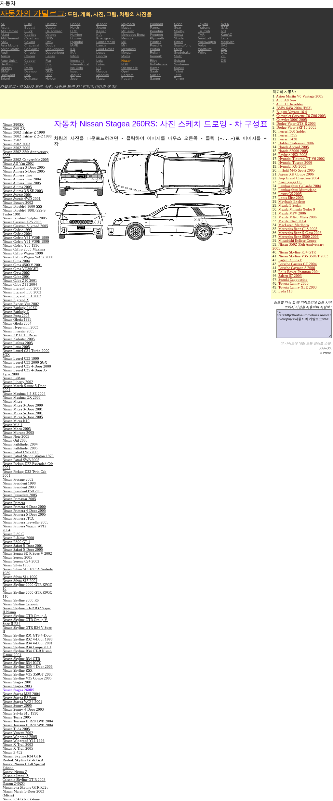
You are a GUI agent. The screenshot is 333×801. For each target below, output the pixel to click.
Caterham (31, 38)
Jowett (101, 27)
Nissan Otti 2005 (15, 440)
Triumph (204, 31)
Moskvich (227, 42)
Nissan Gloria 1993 (17, 319)
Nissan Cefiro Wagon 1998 (23, 253)
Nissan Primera (14, 503)
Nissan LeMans (14, 378)
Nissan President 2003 (19, 487)
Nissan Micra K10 (16, 421)
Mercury (127, 38)
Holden (51, 78)
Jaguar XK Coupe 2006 (296, 174)
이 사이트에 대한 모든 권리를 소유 (305, 343)
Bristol (5, 78)
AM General (10, 38)
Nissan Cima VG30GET (20, 269)
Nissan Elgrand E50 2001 (22, 288)
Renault (156, 56)
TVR (201, 34)
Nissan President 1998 (19, 483)
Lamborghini (105, 42)
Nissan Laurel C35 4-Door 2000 (27, 366)
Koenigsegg (105, 38)
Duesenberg (55, 52)
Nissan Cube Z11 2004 (20, 284)
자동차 (325, 348)
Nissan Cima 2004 (16, 261)
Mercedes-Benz (133, 34)
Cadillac (30, 34)
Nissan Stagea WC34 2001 (22, 702)
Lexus (100, 52)
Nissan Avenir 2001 (17, 195)
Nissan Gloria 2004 (17, 323)
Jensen (101, 24)
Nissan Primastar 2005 (19, 499)
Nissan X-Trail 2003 (18, 744)
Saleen (155, 75)
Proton (155, 49)
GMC (49, 71)
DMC (49, 42)
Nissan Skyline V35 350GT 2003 (303, 256)
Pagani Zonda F (290, 260)
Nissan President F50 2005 (23, 491)
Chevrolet (31, 49)
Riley (153, 60)
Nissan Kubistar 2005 (19, 339)
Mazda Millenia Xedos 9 (296, 209)
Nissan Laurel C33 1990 (21, 358)
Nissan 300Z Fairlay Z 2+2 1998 (27, 136)
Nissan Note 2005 (16, 436)
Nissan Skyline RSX (18, 670)
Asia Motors (9, 45)
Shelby (179, 31)
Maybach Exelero (291, 201)
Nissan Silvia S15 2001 (20, 581)
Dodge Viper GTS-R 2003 (296, 123)
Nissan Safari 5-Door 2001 (23, 546)
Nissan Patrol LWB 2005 (21, 452)
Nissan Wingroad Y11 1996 (24, 741)
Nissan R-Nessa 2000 (18, 538)
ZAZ (224, 52)
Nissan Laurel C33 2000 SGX (25, 362)
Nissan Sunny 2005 (17, 705)
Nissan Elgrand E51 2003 (22, 296)
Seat (177, 27)
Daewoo (30, 71)
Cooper (29, 60)
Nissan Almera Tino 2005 (22, 183)
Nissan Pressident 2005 (20, 495)
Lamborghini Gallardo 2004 (299, 186)
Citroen (29, 56)
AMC (4, 42)
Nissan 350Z (12, 140)
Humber (76, 34)
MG (124, 42)
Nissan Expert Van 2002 (21, 304)
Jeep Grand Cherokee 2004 (298, 178)
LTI (98, 68)
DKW (49, 38)
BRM (28, 24)
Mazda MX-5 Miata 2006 (297, 217)
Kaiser (101, 31)
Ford (49, 64)
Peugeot (156, 34)
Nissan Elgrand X (16, 300)
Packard (127, 75)
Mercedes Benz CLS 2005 (297, 229)
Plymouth (157, 38)
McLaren (127, 31)
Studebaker (183, 52)
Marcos (101, 71)
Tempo (179, 78)
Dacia (28, 68)
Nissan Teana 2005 (17, 717)
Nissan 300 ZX (14, 128)
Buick (28, 31)
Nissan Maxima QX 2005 (22, 397)
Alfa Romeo (9, 31)
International (79, 64)
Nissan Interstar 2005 (18, 331)
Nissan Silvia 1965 (17, 565)
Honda (75, 24)
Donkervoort (55, 49)
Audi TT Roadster (289, 104)
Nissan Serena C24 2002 (21, 561)
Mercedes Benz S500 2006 (298, 237)
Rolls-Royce (158, 64)
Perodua (156, 31)
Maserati (102, 75)
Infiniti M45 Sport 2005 (296, 170)
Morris (125, 56)
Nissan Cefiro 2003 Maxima (24, 249)
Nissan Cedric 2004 (17, 234)
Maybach (128, 24)
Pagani (126, 78)
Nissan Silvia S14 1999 (20, 577)
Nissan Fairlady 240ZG (20, 308)
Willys (202, 52)
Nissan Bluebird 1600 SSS (22, 206)
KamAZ (226, 34)
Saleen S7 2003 (290, 276)
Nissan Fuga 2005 (16, 315)
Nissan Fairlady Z (16, 312)
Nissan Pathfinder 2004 (20, 444)
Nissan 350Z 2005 (16, 148)
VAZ (224, 49)
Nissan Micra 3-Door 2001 (23, 409)
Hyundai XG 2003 (292, 166)
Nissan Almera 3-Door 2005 (24, 167)
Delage (51, 34)
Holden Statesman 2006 (296, 143)
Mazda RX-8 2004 (292, 221)
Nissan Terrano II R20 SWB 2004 (28, 725)
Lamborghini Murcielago (297, 190)
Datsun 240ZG (14, 783)
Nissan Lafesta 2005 (18, 343)
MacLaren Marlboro (293, 225)
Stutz (178, 56)
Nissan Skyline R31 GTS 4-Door (27, 635)
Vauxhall (204, 38)
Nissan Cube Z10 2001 (20, 280)
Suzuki (179, 68)
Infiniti (74, 56)
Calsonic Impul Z (16, 776)
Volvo (202, 45)
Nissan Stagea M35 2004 (21, 694)
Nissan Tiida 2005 (16, 729)
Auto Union (9, 60)
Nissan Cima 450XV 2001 (22, 265)
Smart (178, 42)
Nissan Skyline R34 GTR (297, 252)
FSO (49, 68)
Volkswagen (207, 42)
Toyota (203, 24)
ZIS (223, 60)
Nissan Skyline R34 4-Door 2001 (28, 643)
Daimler (51, 24)
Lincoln (101, 56)
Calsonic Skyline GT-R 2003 (24, 780)
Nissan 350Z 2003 (16, 144)
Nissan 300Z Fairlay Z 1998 (24, 132)
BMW (4, 71)
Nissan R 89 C (13, 534)
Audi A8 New (286, 100)
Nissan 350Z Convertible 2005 (26, 159)
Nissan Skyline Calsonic (20, 604)
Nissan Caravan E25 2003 (22, 222)
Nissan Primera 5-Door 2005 (24, 514)
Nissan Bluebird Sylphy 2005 (25, 218)
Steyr (178, 49)
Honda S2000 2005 (293, 151)
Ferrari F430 (287, 139)
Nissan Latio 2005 (16, 347)
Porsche (156, 45)
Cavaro (29, 42)
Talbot (178, 71)
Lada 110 (285, 291)
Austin (5, 56)
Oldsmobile (129, 68)
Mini (124, 45)
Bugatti (29, 27)
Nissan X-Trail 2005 (18, 748)
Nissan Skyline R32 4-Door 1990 (28, 639)
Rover (154, 68)
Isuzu (74, 71)
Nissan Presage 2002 (18, 479)
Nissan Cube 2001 (16, 276)
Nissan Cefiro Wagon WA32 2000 (28, 257)
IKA (73, 52)
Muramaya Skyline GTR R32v (25, 787)
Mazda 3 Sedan (289, 205)
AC (3, 24)
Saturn (155, 78)
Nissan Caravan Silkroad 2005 (25, 226)
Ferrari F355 (287, 135)
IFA (72, 49)
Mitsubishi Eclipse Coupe (297, 240)
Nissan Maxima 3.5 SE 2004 (24, 393)
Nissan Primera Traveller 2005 (25, 522)
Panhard (156, 24)
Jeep (74, 78)
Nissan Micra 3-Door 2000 (23, 405)
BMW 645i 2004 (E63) (294, 108)
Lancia (101, 45)
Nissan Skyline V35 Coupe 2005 (27, 678)
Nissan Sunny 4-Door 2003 (23, 709)
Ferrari (50, 56)
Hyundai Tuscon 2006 (295, 162)
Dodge (51, 45)
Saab (154, 71)
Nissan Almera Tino (17, 175)
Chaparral (31, 45)
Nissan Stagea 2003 (17, 686)
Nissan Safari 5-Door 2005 (23, 549)
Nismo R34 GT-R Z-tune (21, 799)
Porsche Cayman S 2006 (296, 268)
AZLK (225, 24)
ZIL (223, 56)
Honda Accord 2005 (293, 147)
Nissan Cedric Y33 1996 (21, 245)
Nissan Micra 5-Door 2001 (23, 413)
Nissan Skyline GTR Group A (25, 616)
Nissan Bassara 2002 (18, 202)
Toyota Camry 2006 (293, 283)
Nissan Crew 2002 (16, 273)
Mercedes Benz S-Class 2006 (300, 233)
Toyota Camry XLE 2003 (297, 287)
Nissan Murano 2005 (18, 432)
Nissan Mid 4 (12, 425)
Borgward (8, 75)
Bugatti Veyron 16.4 (291, 112)
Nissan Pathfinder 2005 (20, 448)
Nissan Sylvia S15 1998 (20, 713)
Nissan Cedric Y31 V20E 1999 (26, 237)
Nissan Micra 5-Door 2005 (23, 417)
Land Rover (105, 49)
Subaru (179, 60)
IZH (223, 31)
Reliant (155, 52)
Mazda (126, 27)
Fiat (48, 60)
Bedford (7, 64)
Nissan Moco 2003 (17, 429)
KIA (99, 34)
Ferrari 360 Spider (292, 131)
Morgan (127, 52)
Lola (99, 60)
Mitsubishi (128, 49)
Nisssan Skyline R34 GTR (22, 756)
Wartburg (205, 49)
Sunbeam (181, 64)
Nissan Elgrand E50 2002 (22, 292)
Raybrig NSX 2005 (292, 155)
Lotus (100, 64)
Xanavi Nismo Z (15, 772)
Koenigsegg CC (290, 182)
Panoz (155, 27)
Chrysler (30, 52)
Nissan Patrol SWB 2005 (21, 460)
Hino (49, 75)
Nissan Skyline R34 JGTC (22, 663)
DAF (27, 75)
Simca (178, 34)
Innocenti (77, 60)
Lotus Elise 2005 (291, 198)
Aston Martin (10, 49)
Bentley (6, 68)
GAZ (224, 27)
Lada (225, 38)
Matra (100, 78)
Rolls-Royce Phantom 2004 (299, 272)
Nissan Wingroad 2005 (20, 737)
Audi (4, 52)
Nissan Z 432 (12, 752)
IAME (74, 45)
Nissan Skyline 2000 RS (21, 600)
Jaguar (75, 75)
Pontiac (155, 42)
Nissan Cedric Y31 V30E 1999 (26, 241)
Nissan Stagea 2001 (17, 682)
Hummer (76, 38)
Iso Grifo (76, 68)
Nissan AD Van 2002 (18, 163)
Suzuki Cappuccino (293, 279)
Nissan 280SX (13, 124)
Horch (74, 27)
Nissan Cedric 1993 (17, 230)
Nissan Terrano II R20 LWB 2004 (28, 721)
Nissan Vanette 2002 (18, 733)
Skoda (179, 38)
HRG (73, 31)
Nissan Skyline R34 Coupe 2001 (27, 647)
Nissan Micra (12, 401)
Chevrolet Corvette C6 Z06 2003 (301, 116)
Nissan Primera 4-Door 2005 (24, 510)
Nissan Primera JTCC (18, 518)
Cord (28, 64)
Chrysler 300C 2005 (291, 120)
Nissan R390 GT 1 (16, 542)
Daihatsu (31, 78)
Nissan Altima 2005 (17, 187)
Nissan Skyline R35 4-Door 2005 (28, 666)
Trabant (204, 27)
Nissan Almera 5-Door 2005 (24, 171)
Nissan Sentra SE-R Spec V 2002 (27, 553)
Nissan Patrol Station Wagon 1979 (28, 456)
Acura (5, 27)
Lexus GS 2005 (290, 194)
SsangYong (183, 45)
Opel (124, 71)
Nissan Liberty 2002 (18, 382)
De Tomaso (54, 31)
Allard (5, 34)
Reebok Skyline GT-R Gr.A (23, 760)
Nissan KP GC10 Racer (20, 335)
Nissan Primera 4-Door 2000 (24, 507)
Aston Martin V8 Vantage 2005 (299, 96)
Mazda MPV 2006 (292, 213)
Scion (178, 24)
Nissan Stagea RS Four (19, 698)
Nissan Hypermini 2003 (20, 327)
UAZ (224, 45)
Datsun (51, 27)
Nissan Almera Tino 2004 (22, 179)
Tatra (177, 75)
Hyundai (76, 42)
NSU (124, 64)
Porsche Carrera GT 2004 (297, 264)
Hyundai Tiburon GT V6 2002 (301, 159)
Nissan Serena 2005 (17, 557)
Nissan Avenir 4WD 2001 (22, 198)
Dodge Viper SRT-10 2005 (296, 127)
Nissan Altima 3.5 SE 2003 (23, 191)
